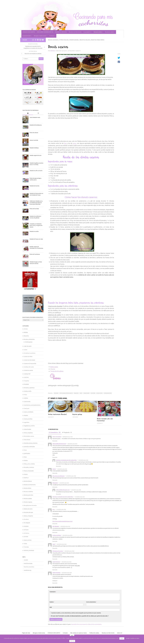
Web (51, 607)
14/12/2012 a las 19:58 (76, 489)
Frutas (25, 394)
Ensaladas (26, 384)
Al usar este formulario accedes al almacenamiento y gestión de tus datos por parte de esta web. (80, 616)
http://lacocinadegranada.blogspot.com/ (62, 521)
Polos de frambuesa (35, 254)
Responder (54, 440)
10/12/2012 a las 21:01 (65, 526)
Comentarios (55, 432)
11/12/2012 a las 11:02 (80, 496)
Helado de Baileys (34, 147)
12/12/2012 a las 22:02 (62, 468)
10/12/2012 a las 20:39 (67, 535)
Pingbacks (67, 432)
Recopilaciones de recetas (30, 505)
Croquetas (26, 380)
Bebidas (26, 332)
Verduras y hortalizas (29, 550)
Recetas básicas (28, 481)
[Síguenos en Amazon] (35, 40)
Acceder (26, 560)
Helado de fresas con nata (36, 239)
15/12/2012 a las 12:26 (83, 460)
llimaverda (55, 482)
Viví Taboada (55, 526)
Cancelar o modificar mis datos (132, 638)
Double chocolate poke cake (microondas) (105, 420)
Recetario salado (109, 32)
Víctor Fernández (56, 436)
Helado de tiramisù (34, 185)
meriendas (93, 393)
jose (53, 509)
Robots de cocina (28, 509)
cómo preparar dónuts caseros (66, 393)
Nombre (52, 602)
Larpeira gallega (77, 414)
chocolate (56, 393)
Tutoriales (26, 547)
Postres (26, 474)
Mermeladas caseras (29, 436)
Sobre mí (119, 633)
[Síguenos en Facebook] (38, 40)
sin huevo (26, 529)
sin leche (26, 536)
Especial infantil (26, 35)
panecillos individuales (29, 446)
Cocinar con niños (28, 356)
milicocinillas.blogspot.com (59, 443)
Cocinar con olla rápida (29, 360)
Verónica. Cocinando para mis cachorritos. (66, 460)
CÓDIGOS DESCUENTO (28, 32)
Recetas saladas (28, 498)
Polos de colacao (34, 132)
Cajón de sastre (27, 346)
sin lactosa (26, 533)
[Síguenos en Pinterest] (40, 40)
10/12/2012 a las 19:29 (61, 544)
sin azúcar (26, 519)
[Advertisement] (81, 129)
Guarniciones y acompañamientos (32, 405)
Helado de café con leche (36, 170)
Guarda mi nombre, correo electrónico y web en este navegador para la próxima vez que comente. (76, 612)
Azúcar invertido (34, 140)
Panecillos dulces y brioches (30, 443)
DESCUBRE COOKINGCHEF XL (45, 32)
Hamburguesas (28, 342)
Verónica (52, 50)
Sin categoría (27, 522)
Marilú (54, 468)
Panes (25, 450)
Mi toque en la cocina (57, 551)
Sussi (53, 544)
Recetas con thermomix (75, 32)
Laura (74, 143)
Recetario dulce (98, 32)
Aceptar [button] (121, 638)
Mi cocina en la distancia (58, 475)
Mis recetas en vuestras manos (78, 633)
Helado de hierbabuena (36, 125)
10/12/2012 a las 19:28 (69, 551)
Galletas (26, 398)
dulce (81, 393)
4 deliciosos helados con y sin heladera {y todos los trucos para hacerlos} (36, 202)
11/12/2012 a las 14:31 (64, 482)
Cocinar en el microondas (30, 363)
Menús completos (28, 432)
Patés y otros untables (29, 464)
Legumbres (26, 422)
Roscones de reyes (28, 512)
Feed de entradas (28, 563)
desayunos (76, 393)
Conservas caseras (28, 370)
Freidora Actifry (27, 391)
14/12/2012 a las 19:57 (72, 443)
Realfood (26, 477)
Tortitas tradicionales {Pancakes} (57, 414)
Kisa (65, 143)
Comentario (53, 591)
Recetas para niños (97, 40)
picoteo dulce (99, 393)
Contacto (51, 35)
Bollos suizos (54, 366)
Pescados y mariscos (29, 467)
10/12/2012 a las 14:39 (67, 572)
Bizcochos (26, 335)
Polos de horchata (34, 208)
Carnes (25, 349)
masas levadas (53, 40)
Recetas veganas (28, 502)
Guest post (26, 408)
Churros (52, 369)
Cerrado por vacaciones (29, 353)
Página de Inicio (26, 633)
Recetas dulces (85, 40)
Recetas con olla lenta (61, 32)
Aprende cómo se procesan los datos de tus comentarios (86, 624)
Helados (26, 415)
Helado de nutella (34, 231)
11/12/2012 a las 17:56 (71, 475)
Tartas (25, 543)
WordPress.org (27, 570)
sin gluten (26, 526)
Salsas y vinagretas (28, 515)
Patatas (26, 460)
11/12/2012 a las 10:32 (61, 509)
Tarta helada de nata (35, 117)
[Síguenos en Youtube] (43, 40)
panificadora (74, 40)
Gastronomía (27, 401)
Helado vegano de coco (35, 155)
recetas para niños (107, 393)
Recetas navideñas (28, 491)
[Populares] (27, 113)
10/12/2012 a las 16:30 (66, 561)
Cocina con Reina (56, 535)
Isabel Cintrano (56, 561)
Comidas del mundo (29, 367)
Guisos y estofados (28, 412)
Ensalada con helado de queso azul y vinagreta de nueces (36, 225)
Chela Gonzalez (56, 572)
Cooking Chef (27, 373)
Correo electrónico (91, 602)
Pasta (25, 457)
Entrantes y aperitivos (29, 387)
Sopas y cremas (27, 540)
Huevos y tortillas (28, 419)
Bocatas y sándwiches (29, 339)
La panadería (87, 32)
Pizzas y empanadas (29, 470)
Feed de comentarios (29, 566)
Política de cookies (94, 633)
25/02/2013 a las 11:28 (67, 436)
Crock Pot (26, 377)
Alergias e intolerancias (40, 35)
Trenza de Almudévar (56, 371)
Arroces (26, 329)
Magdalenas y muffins (29, 425)
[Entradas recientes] (38, 113)
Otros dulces (64, 40)
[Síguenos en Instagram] (33, 40)
